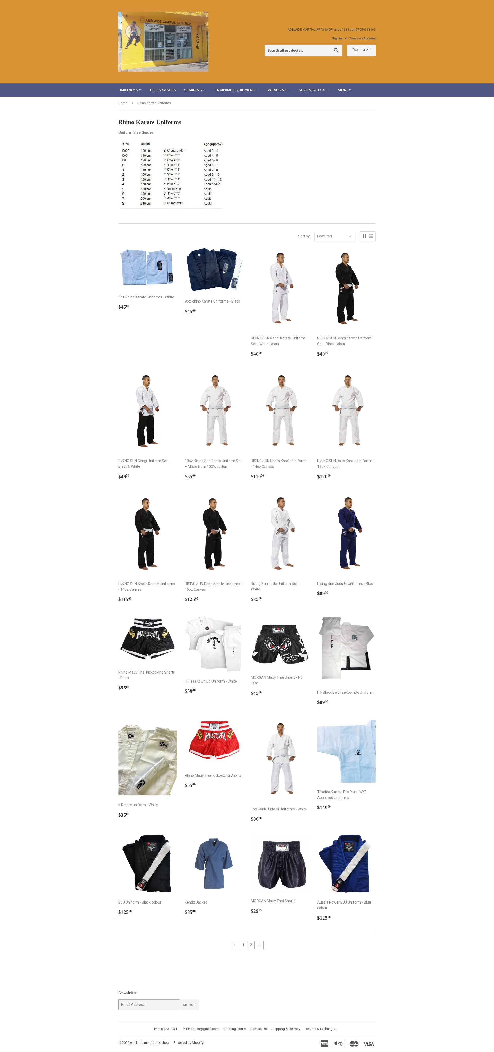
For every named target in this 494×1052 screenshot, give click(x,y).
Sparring (193, 89)
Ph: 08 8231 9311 (166, 1029)
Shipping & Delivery (285, 1029)
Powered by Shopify (189, 1043)
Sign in (337, 38)
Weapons (277, 89)
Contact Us (258, 1029)
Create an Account (362, 38)
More (343, 89)
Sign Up (189, 1005)
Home (122, 103)
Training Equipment (235, 89)
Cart (365, 50)
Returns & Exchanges (320, 1029)
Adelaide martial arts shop (149, 1043)
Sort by (304, 236)
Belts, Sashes (163, 89)
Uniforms (128, 89)
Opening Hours (234, 1029)
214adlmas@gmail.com (201, 1029)
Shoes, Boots (312, 89)
